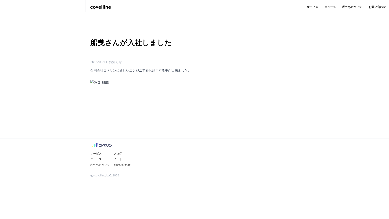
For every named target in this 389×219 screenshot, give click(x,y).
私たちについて (352, 7)
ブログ (117, 153)
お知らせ (115, 62)
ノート (117, 159)
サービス (312, 7)
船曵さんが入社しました (131, 42)
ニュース (330, 7)
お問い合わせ (377, 7)
